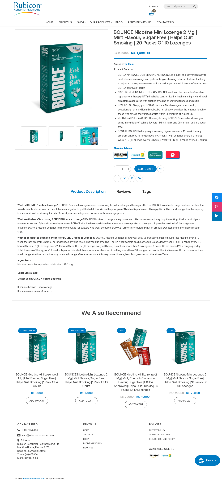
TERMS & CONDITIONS (159, 435)
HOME (86, 430)
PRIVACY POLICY (157, 430)
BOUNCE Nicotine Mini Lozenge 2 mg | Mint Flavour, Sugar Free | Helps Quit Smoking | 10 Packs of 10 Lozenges (185, 380)
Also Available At (123, 148)
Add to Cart (36, 400)
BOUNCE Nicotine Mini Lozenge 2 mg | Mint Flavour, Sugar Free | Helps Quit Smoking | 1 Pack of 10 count (86, 380)
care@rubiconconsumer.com (38, 435)
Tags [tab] (146, 191)
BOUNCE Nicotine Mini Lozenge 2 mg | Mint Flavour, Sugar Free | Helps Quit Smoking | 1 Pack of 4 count (37, 380)
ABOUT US (88, 435)
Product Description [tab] (88, 191)
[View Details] (52, 400)
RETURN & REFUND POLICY (162, 439)
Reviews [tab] (124, 191)
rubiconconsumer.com (34, 478)
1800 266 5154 (30, 430)
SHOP (86, 439)
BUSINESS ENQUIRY (92, 443)
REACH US (88, 448)
